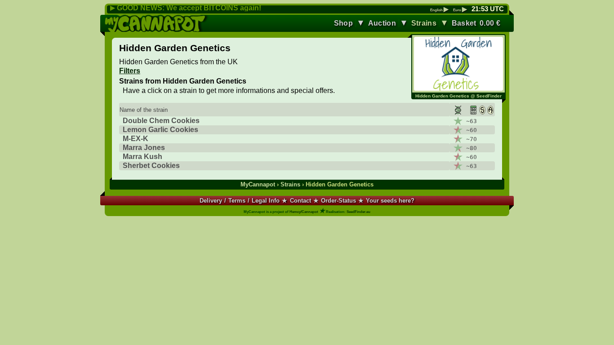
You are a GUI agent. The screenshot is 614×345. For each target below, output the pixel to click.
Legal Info (266, 200)
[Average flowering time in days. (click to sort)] (471, 109)
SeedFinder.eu (358, 212)
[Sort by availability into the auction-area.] (490, 109)
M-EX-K (135, 138)
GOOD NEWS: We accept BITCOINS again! (189, 8)
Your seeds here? (390, 200)
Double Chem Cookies (161, 120)
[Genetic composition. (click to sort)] (456, 109)
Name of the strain (144, 109)
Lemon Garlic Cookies (160, 129)
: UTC (488, 9)
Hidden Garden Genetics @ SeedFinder (458, 95)
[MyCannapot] (157, 23)
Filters (129, 71)
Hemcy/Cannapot (303, 212)
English (439, 10)
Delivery (211, 200)
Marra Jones (144, 147)
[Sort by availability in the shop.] (482, 109)
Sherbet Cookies (151, 165)
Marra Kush (142, 156)
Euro (460, 10)
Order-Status (338, 200)
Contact (300, 200)
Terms (236, 200)
